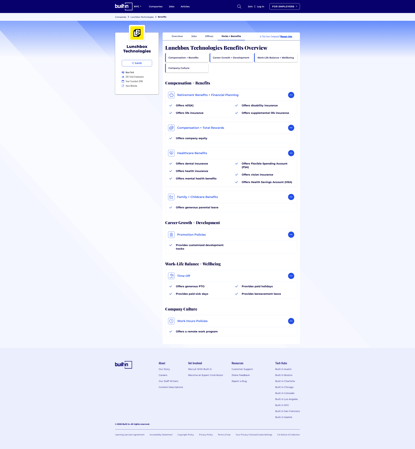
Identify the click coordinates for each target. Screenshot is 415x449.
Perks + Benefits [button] (231, 36)
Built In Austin (283, 369)
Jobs (171, 6)
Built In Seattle (283, 417)
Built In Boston (283, 375)
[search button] (239, 6)
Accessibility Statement (161, 434)
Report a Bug (239, 381)
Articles (185, 6)
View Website (131, 85)
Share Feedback (241, 375)
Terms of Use (224, 434)
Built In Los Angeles (286, 399)
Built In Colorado (284, 393)
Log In (260, 6)
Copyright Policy (186, 434)
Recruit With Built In (200, 369)
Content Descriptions (171, 387)
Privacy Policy (206, 434)
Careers (163, 375)
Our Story (164, 369)
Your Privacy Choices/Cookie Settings (254, 434)
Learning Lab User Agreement (129, 434)
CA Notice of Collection (288, 434)
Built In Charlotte (285, 381)
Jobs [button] (194, 36)
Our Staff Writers (168, 381)
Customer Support (242, 369)
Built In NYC (282, 405)
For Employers (283, 6)
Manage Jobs (286, 36)
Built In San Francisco (287, 411)
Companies (155, 6)
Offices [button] (209, 36)
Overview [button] (177, 36)
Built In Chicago (284, 387)
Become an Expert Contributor (205, 375)
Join (250, 6)
